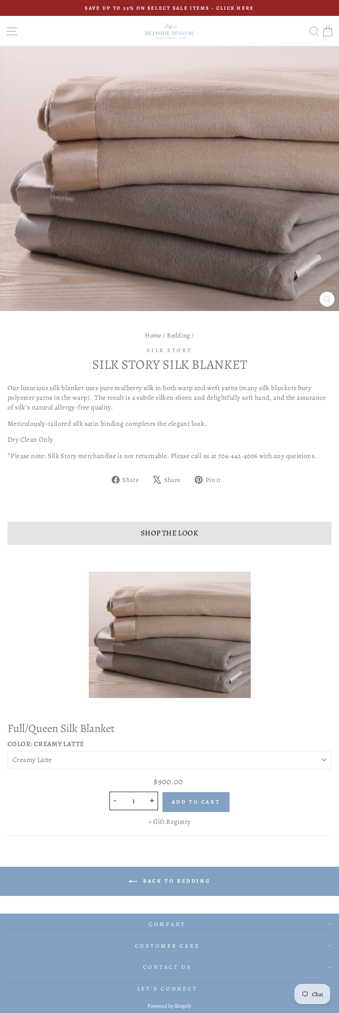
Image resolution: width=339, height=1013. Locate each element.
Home (153, 335)
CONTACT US (167, 967)
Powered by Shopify (169, 1005)
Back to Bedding (176, 880)
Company (167, 924)
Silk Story (169, 350)
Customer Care (167, 945)
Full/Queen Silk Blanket (61, 728)
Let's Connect (167, 988)
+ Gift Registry (169, 821)
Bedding (178, 335)
